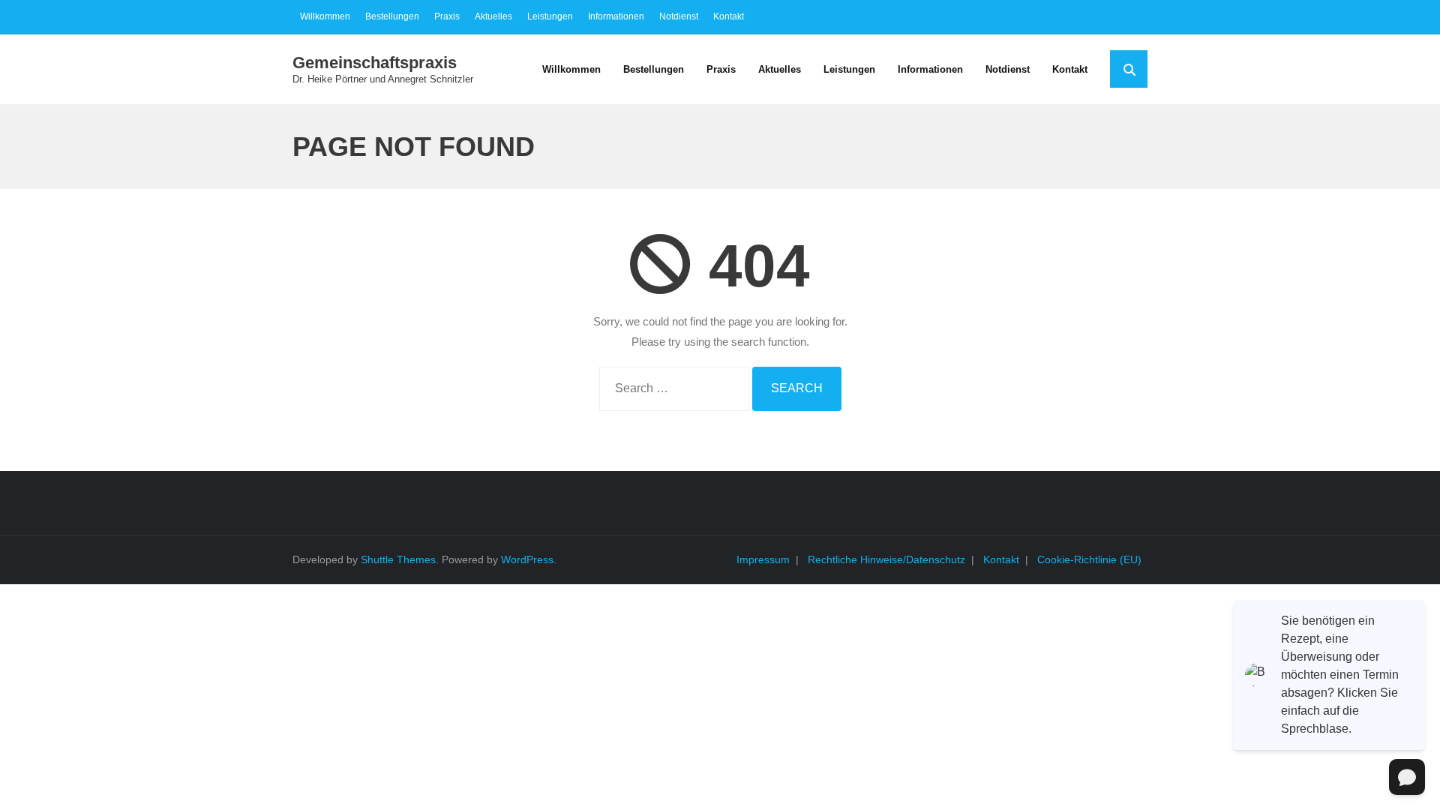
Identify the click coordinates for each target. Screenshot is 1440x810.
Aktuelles (493, 16)
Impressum (763, 560)
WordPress (527, 560)
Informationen (616, 16)
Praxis (447, 16)
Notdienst (678, 16)
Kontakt (728, 16)
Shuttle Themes (398, 560)
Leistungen (550, 16)
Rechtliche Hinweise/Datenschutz (886, 560)
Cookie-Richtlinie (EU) (1089, 560)
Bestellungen (392, 16)
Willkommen (325, 16)
